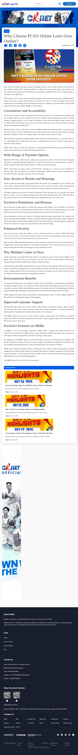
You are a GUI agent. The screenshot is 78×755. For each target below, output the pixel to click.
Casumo (65, 719)
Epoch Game (55, 723)
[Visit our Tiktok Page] (66, 735)
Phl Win (18, 723)
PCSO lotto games (55, 333)
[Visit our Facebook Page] (58, 735)
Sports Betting (8, 645)
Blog (5, 649)
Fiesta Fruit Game (9, 727)
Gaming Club (32, 719)
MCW (5, 719)
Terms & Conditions (31, 744)
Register (69, 4)
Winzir (41, 723)
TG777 (18, 727)
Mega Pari (42, 719)
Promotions (45, 743)
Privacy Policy (19, 744)
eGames (6, 723)
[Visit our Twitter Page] (73, 735)
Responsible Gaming (54, 744)
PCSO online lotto (20, 89)
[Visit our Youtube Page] (69, 735)
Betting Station (67, 744)
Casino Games (8, 641)
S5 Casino (31, 723)
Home (5, 637)
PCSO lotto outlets (18, 160)
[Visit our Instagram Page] (62, 735)
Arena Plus (54, 719)
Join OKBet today (10, 360)
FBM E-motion (67, 723)
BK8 (17, 719)
